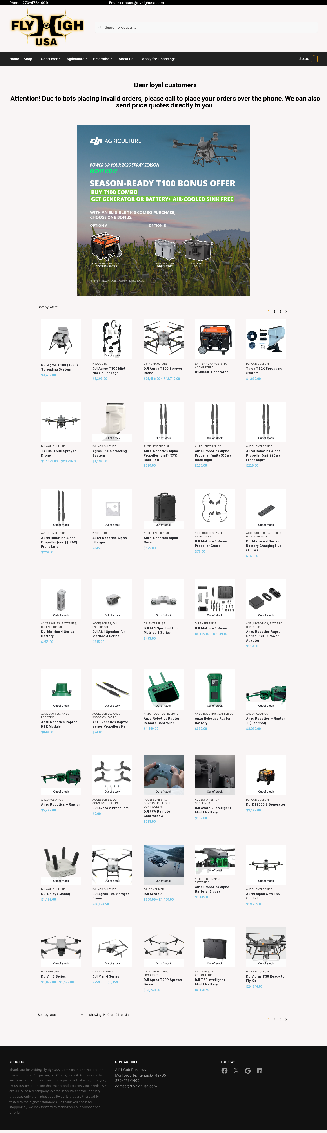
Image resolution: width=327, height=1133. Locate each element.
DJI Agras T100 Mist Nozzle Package (108, 371)
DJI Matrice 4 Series (211, 628)
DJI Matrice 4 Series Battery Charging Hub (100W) (264, 545)
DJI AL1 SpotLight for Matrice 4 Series (161, 630)
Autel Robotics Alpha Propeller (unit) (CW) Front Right (263, 455)
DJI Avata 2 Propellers (110, 808)
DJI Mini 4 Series (105, 976)
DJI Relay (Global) (55, 894)
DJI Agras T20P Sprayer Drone (163, 982)
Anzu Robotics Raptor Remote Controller (161, 721)
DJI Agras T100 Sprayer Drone (163, 371)
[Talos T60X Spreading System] (266, 339)
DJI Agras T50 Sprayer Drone (110, 896)
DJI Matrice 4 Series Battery (57, 634)
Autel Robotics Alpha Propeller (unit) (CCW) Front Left (59, 542)
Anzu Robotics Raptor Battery (213, 721)
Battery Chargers (208, 363)
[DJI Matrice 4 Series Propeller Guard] (215, 509)
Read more (215, 380)
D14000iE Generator (211, 372)
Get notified (112, 388)
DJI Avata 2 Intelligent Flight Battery (213, 810)
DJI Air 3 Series (53, 976)
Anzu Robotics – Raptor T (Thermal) (265, 721)
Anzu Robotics (257, 623)
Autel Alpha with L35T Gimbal (264, 896)
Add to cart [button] (61, 385)
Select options (163, 388)
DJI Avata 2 (153, 894)
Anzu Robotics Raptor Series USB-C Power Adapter (264, 636)
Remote (172, 713)
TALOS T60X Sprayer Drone (58, 453)
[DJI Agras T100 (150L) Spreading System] (61, 339)
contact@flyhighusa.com (142, 2)
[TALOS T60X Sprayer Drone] (61, 422)
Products (99, 363)
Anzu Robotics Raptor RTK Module (59, 724)
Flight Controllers (157, 805)
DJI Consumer (104, 801)
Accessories (204, 533)
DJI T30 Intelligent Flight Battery (210, 982)
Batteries (274, 533)
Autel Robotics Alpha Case (161, 540)
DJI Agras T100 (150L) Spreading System (59, 367)
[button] (308, 59)
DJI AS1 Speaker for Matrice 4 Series (108, 634)
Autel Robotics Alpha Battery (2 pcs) (212, 889)
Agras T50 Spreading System (109, 453)
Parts (112, 717)
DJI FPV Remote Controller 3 (157, 813)
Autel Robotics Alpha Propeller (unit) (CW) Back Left (161, 455)
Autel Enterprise (157, 446)
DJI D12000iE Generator (265, 804)
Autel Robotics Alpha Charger (109, 540)
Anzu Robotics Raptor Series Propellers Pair (110, 724)
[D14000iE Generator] (215, 339)
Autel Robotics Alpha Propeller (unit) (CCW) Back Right (213, 455)
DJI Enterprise (257, 536)
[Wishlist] (74, 326)
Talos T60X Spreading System (264, 371)
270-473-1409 (127, 1080)
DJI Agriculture (156, 363)
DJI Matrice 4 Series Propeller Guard (211, 543)
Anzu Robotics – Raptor (60, 804)
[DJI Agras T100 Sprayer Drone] (164, 339)
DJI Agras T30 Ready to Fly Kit (265, 978)
